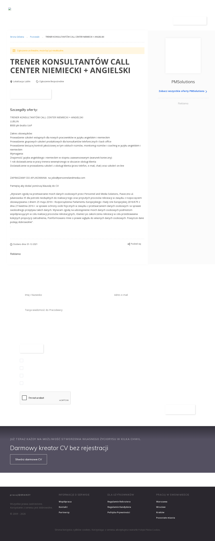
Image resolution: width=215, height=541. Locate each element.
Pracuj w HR (135, 479)
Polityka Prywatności (119, 512)
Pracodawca (136, 20)
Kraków (160, 512)
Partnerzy (64, 512)
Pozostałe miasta (165, 517)
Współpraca (65, 501)
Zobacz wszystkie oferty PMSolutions (182, 91)
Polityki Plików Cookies (149, 529)
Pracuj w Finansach (111, 479)
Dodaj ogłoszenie (190, 20)
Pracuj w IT (60, 479)
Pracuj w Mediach (158, 479)
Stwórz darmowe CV (28, 459)
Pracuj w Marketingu (185, 479)
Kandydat (159, 20)
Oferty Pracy (112, 20)
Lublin (27, 81)
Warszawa (161, 501)
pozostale (34, 36)
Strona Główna (17, 36)
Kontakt (63, 507)
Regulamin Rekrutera (119, 501)
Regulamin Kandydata (119, 507)
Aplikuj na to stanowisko (30, 94)
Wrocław (160, 507)
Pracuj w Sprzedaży (84, 479)
